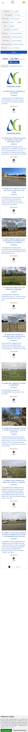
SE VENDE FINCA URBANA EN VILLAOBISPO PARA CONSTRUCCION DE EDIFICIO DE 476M (14, 336)
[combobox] (24, 2)
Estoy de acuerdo (6, 730)
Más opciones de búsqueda (14, 54)
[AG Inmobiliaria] (13, 2)
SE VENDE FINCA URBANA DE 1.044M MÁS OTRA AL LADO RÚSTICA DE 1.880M (13, 190)
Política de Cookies (9, 727)
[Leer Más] (4, 103)
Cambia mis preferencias (19, 730)
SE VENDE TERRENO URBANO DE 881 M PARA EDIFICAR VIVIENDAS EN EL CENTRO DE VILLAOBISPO (13, 240)
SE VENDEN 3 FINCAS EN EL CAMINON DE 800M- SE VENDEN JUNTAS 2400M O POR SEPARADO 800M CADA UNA (14, 534)
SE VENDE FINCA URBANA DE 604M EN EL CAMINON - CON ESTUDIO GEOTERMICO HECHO (14, 139)
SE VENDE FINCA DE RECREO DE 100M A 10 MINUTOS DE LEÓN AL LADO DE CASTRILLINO (14, 430)
